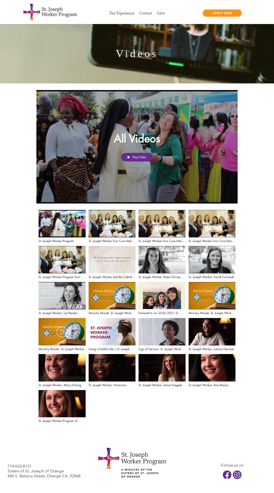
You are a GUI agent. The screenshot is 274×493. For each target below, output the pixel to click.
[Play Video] (62, 226)
